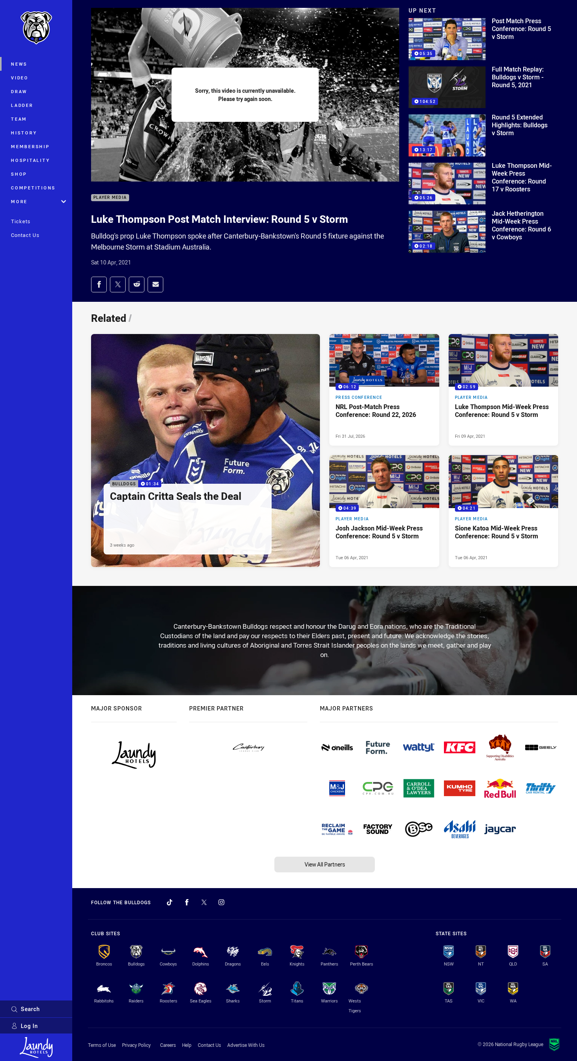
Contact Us (25, 235)
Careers (168, 1045)
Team (19, 119)
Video (20, 78)
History (24, 133)
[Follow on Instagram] (221, 902)
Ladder (22, 105)
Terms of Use (102, 1045)
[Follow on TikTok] (169, 902)
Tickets (21, 221)
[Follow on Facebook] (187, 902)
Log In (29, 1026)
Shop (19, 174)
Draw (19, 91)
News (19, 64)
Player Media (110, 197)
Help (187, 1045)
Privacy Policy (136, 1045)
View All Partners (325, 864)
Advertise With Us (246, 1045)
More (19, 201)
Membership (30, 146)
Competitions (33, 188)
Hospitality (30, 160)
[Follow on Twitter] (204, 902)
